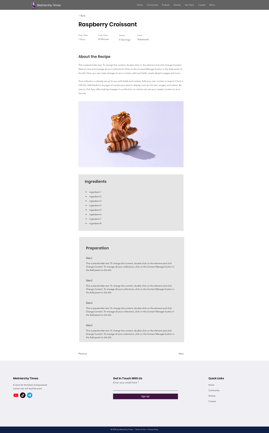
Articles (211, 395)
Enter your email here (125, 382)
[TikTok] (22, 395)
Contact (212, 401)
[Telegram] (29, 395)
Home (211, 385)
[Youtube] (16, 395)
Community (213, 390)
